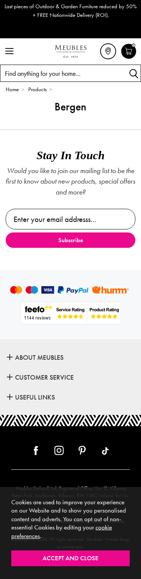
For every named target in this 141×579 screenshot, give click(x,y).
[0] (128, 58)
